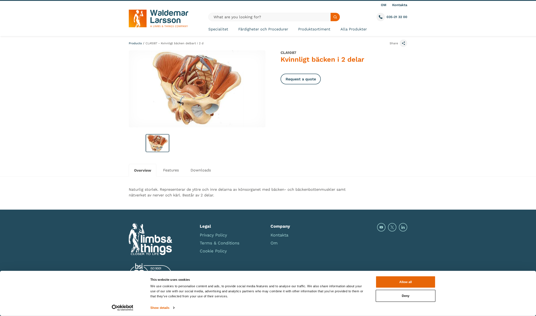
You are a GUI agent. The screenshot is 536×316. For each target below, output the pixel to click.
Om (274, 242)
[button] (157, 143)
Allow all (405, 282)
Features (171, 170)
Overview (142, 170)
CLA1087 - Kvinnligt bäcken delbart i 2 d (175, 43)
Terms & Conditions (220, 242)
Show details (159, 307)
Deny (405, 295)
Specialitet (218, 29)
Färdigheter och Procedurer (263, 29)
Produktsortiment (314, 29)
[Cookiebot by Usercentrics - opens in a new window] (122, 308)
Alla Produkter (353, 29)
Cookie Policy (213, 250)
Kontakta (399, 5)
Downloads (201, 170)
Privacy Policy (213, 235)
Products (135, 43)
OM (383, 5)
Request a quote (301, 79)
